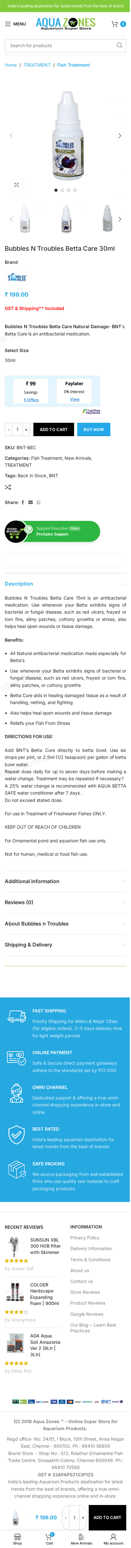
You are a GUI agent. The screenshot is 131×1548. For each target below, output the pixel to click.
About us (79, 1270)
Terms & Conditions (90, 1259)
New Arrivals (78, 458)
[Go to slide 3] (68, 190)
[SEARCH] (119, 45)
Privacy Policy (85, 1237)
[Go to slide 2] (62, 190)
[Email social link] (30, 502)
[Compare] (8, 487)
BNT (53, 475)
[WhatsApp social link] (38, 502)
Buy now (94, 429)
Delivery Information (91, 1248)
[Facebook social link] (22, 502)
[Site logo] (65, 23)
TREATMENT (37, 65)
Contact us (81, 1281)
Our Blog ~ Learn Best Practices (93, 1327)
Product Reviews (87, 1303)
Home (11, 65)
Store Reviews (85, 1292)
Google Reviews (86, 1314)
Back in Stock (32, 475)
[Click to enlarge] (17, 185)
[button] (11, 135)
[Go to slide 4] (75, 190)
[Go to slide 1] (56, 190)
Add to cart (54, 429)
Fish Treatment (73, 65)
